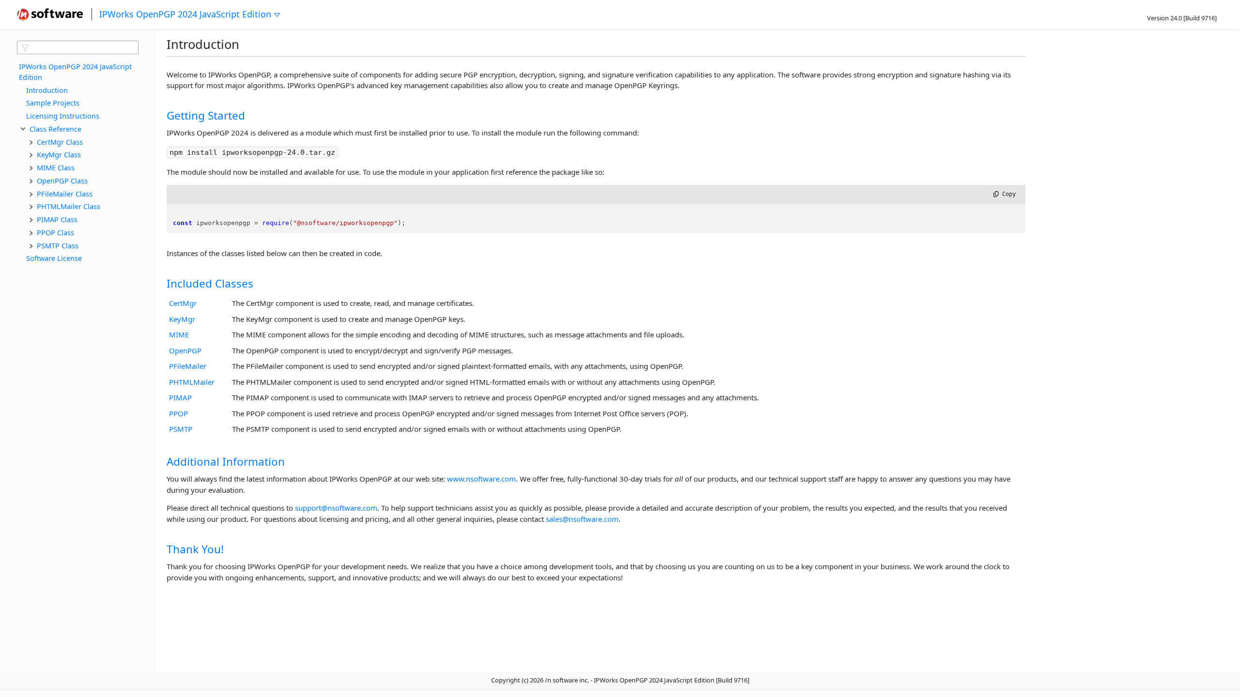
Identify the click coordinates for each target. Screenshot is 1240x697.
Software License (54, 258)
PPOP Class (55, 232)
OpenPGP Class (62, 180)
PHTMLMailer (192, 382)
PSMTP (180, 429)
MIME (179, 334)
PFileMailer (187, 366)
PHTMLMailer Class (68, 206)
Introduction (47, 90)
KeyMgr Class (59, 154)
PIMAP (180, 397)
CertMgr (183, 303)
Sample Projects (52, 102)
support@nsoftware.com (336, 508)
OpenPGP (185, 350)
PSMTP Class (57, 245)
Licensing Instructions (62, 116)
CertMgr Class (60, 142)
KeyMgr (182, 319)
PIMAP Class (57, 219)
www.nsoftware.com (481, 479)
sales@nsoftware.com (582, 519)
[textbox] (78, 47)
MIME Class (56, 167)
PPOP (178, 413)
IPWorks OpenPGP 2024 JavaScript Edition (185, 14)
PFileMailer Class (65, 193)
